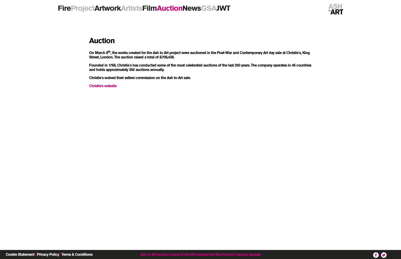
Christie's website (102, 86)
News (191, 8)
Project (82, 8)
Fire (64, 8)
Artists (131, 8)
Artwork (107, 8)
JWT (223, 8)
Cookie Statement (20, 254)
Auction (169, 8)
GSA (209, 8)
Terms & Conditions (76, 254)
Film (149, 8)
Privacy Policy (48, 254)
